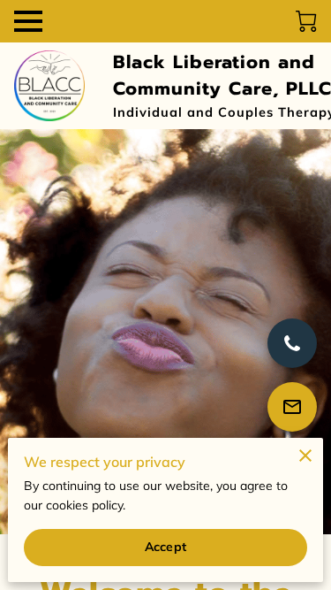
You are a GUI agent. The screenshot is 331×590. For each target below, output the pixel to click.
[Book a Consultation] (292, 407)
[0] (306, 21)
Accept (165, 547)
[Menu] (28, 21)
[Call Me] (292, 343)
